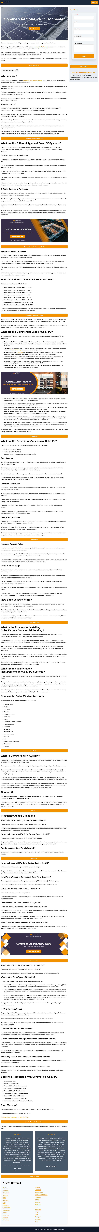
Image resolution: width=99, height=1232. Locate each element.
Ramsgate (38, 1217)
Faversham (38, 1189)
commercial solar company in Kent (32, 80)
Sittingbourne (6, 1210)
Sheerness (6, 1215)
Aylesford (22, 1117)
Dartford (5, 1212)
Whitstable (38, 1197)
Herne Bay (38, 1204)
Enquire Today (34, 960)
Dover (36, 1214)
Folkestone (38, 1209)
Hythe (36, 1207)
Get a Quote (33, 28)
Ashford (37, 1199)
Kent (4, 1202)
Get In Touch (34, 810)
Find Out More (34, 436)
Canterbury (38, 1202)
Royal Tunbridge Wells (41, 1194)
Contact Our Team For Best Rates (34, 138)
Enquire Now (34, 539)
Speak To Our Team (34, 622)
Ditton (27, 1117)
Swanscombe (6, 1207)
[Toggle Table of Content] (16, 70)
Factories (20, 352)
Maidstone (6, 1205)
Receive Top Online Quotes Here (34, 315)
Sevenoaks (6, 1220)
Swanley (5, 1217)
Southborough (39, 1192)
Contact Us (34, 858)
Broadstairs (38, 1219)
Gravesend (16, 1117)
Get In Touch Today (34, 65)
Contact (94, 2)
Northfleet (5, 1200)
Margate (37, 1212)
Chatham (3, 1117)
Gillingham (10, 1117)
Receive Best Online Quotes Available (34, 246)
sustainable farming (15, 350)
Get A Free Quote (34, 1176)
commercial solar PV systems (41, 47)
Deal (36, 1222)
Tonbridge (37, 1187)
